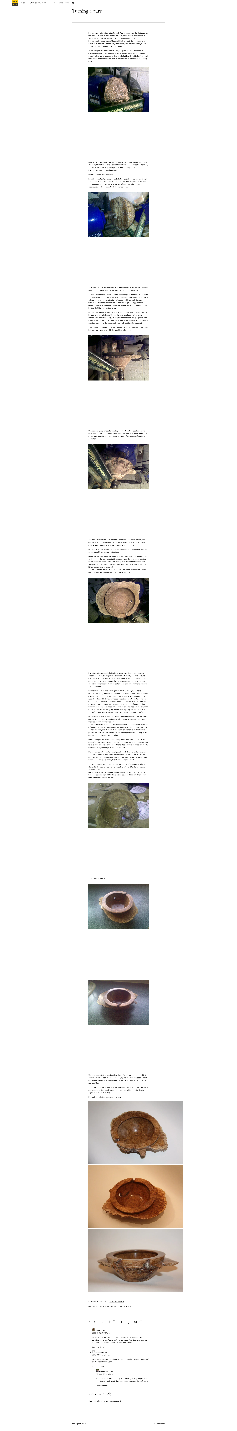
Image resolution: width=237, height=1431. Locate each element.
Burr (97, 1306)
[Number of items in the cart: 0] (73, 3)
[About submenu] (56, 2)
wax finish (123, 1306)
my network (105, 1401)
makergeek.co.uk (79, 1424)
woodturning (119, 1301)
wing (129, 1306)
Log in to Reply (98, 1347)
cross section (104, 1306)
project (112, 1301)
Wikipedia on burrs (127, 38)
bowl (90, 1306)
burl (94, 1306)
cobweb (99, 1330)
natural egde (114, 1306)
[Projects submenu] (27, 2)
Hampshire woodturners (103, 51)
